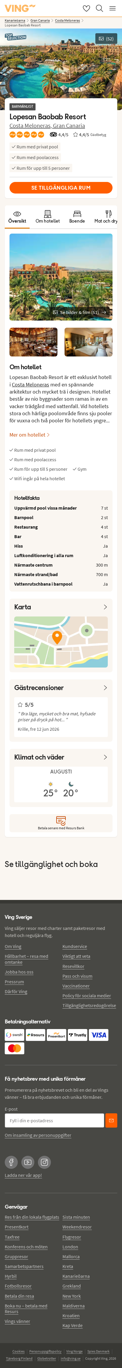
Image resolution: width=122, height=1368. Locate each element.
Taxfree (12, 1237)
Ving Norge (74, 1351)
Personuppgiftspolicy (45, 1351)
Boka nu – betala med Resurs (26, 1308)
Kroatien (71, 1315)
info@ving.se (71, 1358)
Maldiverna (73, 1306)
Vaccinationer (76, 986)
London (70, 1247)
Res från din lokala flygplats (32, 1217)
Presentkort (16, 1227)
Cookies (18, 1351)
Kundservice (74, 946)
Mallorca (71, 1256)
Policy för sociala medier (86, 995)
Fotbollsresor (18, 1286)
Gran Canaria (69, 125)
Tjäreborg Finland (19, 1358)
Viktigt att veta (76, 956)
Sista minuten (76, 1217)
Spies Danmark (98, 1351)
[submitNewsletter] (111, 1120)
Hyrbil (11, 1276)
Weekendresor (77, 1227)
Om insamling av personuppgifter (38, 1135)
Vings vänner (17, 1321)
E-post (11, 1109)
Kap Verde (72, 1325)
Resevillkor (73, 966)
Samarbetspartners (24, 1266)
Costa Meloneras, (31, 125)
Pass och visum (77, 976)
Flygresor (71, 1237)
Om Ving (13, 946)
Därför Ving (16, 991)
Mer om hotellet (27, 434)
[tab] (17, 217)
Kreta (67, 1266)
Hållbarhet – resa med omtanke (26, 959)
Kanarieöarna (76, 1276)
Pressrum (14, 982)
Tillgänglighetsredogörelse (89, 1005)
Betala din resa (19, 1296)
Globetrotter (46, 1358)
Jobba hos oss (19, 972)
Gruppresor (16, 1256)
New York (71, 1296)
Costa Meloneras (30, 384)
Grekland (71, 1286)
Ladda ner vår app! (23, 1175)
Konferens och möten (26, 1247)
